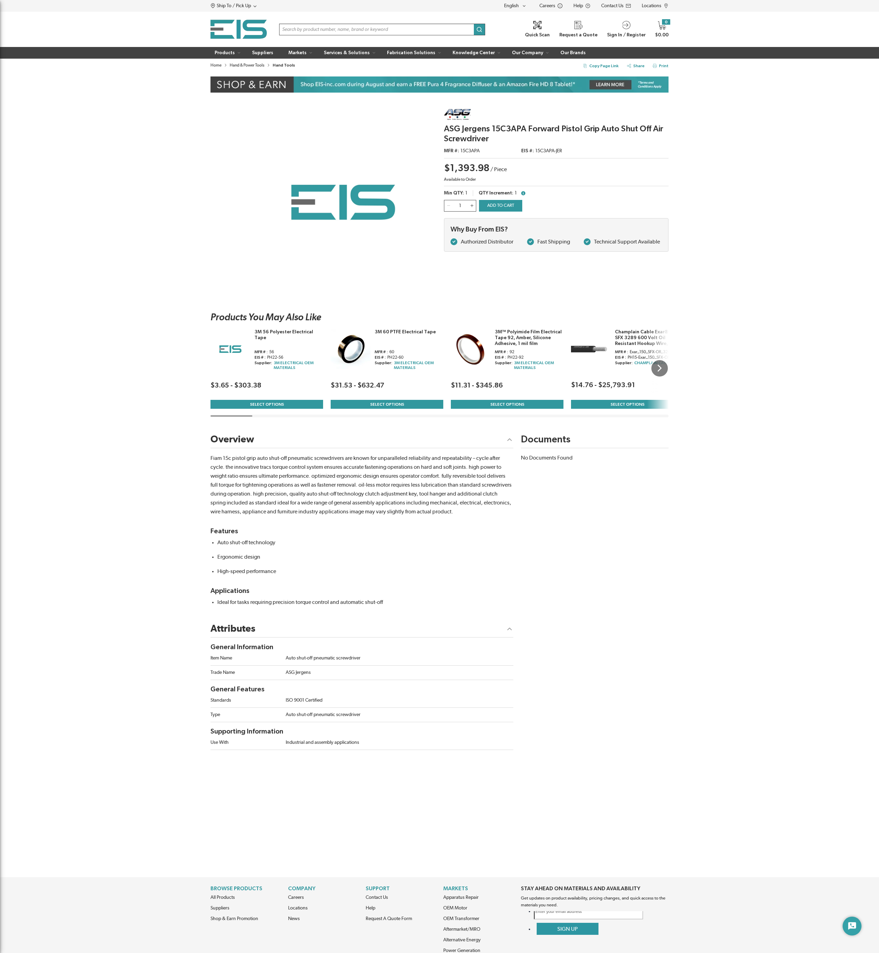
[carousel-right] (660, 368)
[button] (247, 6)
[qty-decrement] (448, 205)
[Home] (238, 29)
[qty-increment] (472, 205)
